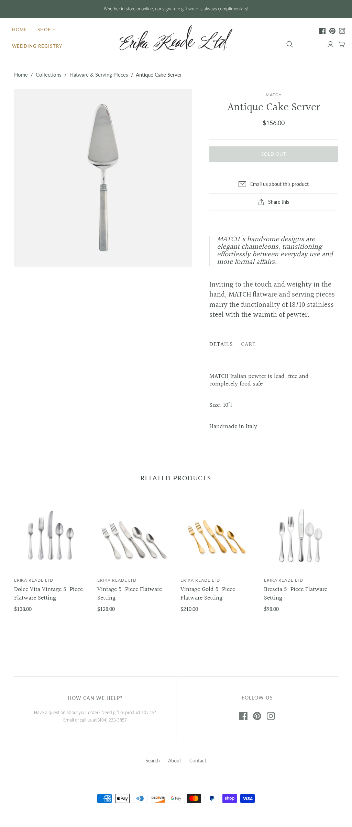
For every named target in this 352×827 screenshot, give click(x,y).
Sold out (273, 154)
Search (152, 760)
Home (19, 29)
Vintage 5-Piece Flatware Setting (129, 593)
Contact (197, 760)
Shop (44, 29)
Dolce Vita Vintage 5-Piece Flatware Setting (48, 593)
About (174, 760)
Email (68, 720)
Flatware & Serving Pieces (98, 74)
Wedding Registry (37, 46)
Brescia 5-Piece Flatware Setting (295, 593)
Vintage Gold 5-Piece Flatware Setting (207, 593)
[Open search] (289, 44)
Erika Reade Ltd (33, 580)
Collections (49, 74)
